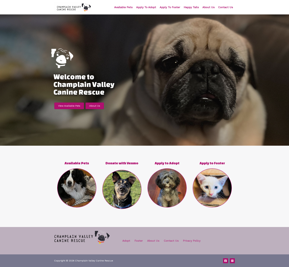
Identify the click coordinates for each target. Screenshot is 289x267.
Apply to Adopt (167, 163)
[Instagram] (232, 260)
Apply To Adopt (146, 7)
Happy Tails (191, 7)
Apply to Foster (212, 163)
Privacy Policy (191, 240)
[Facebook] (225, 260)
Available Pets (123, 7)
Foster (139, 240)
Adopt (126, 240)
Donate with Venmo (122, 163)
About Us (208, 7)
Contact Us (225, 7)
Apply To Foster (170, 7)
